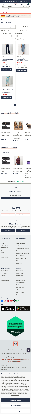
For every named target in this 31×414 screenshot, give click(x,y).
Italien (19, 349)
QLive (2, 250)
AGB (3, 359)
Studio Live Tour (20, 292)
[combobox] (14, 8)
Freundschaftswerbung (6, 278)
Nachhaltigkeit (19, 275)
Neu (12, 12)
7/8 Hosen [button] (22, 36)
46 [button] (16, 39)
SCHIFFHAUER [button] (7, 33)
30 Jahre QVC (18, 12)
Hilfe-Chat (3, 241)
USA (8, 349)
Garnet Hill (18, 367)
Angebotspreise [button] (7, 39)
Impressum (20, 361)
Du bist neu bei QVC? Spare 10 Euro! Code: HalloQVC (15, 1)
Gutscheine (3, 275)
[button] (3, 5)
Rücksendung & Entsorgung (22, 253)
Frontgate (13, 367)
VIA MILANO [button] (18, 33)
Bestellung (18, 241)
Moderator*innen (20, 287)
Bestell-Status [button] (23, 215)
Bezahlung (18, 250)
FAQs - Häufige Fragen (21, 258)
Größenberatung (20, 245)
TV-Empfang (19, 289)
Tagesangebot (5, 12)
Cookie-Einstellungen (15, 411)
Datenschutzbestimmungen (13, 359)
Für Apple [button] (8, 230)
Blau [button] (21, 39)
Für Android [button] (23, 230)
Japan (22, 349)
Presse (2, 252)
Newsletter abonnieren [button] (15, 198)
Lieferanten (3, 255)
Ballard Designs (7, 367)
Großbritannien (13, 349)
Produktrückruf (4, 257)
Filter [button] (9, 26)
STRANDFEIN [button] (6, 36)
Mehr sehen (6, 118)
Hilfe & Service (19, 260)
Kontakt (2, 243)
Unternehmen (19, 270)
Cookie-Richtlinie (15, 395)
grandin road (24, 367)
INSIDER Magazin (5, 270)
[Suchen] (28, 8)
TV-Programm (4, 273)
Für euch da (3, 283)
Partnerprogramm (5, 280)
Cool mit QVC (27, 12)
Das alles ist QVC (20, 273)
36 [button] (15, 36)
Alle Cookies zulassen (15, 400)
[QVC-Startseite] (1, 20)
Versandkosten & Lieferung (22, 248)
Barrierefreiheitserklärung (22, 278)
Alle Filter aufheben (24, 30)
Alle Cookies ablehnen (15, 405)
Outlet (17, 294)
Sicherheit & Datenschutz (22, 255)
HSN (2, 367)
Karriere (18, 284)
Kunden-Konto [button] (8, 215)
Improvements (4, 369)
